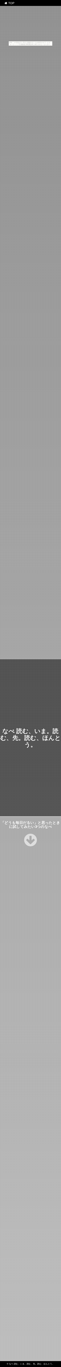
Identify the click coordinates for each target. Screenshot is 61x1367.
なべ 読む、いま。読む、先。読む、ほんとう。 (30, 738)
